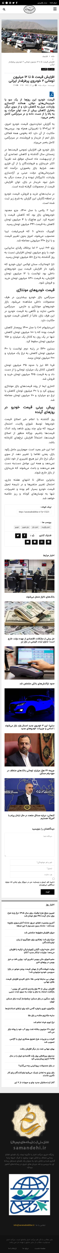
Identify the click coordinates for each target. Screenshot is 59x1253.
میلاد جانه (42, 85)
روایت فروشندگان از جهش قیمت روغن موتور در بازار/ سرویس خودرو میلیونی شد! (30, 971)
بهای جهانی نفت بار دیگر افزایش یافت (37, 1049)
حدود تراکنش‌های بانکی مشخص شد (37, 683)
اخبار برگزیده (46, 527)
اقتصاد (44, 69)
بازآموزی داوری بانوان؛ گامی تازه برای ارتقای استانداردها (29, 1008)
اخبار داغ (51, 69)
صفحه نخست (40, 1248)
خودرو (17, 527)
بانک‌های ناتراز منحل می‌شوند (40, 597)
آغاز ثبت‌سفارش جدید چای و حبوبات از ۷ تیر (34, 1082)
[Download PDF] (51, 96)
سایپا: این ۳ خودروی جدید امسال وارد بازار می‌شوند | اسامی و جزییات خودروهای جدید (29, 727)
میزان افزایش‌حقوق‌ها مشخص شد (39, 932)
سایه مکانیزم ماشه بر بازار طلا (41, 1015)
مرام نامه (53, 3)
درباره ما (26, 1248)
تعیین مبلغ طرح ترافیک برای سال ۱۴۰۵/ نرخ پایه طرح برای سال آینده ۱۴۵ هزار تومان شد (31, 915)
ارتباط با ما (12, 1248)
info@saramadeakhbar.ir (24, 1225)
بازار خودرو (26, 527)
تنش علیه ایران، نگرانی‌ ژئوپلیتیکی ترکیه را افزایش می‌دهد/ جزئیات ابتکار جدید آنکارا (31, 951)
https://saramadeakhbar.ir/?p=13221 (34, 512)
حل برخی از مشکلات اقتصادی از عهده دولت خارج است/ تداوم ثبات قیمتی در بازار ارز (31, 640)
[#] (3, 3)
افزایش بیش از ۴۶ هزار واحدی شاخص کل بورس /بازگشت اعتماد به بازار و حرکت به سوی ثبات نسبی (31, 990)
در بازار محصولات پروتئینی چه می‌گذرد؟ (36, 1065)
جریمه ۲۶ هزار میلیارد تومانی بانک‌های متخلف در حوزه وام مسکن (30, 772)
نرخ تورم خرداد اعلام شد (43, 1022)
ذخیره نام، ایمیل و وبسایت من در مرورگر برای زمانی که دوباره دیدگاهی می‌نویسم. (29, 883)
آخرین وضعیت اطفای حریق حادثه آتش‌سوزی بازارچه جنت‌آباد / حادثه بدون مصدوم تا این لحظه (31, 924)
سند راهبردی (42, 3)
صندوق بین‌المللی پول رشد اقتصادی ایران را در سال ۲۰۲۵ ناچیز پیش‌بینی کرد (32, 1057)
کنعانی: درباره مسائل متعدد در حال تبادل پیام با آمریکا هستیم (31, 817)
